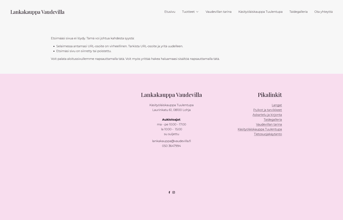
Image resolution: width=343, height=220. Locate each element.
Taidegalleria (298, 12)
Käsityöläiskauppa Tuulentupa (260, 12)
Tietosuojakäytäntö (268, 134)
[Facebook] (169, 192)
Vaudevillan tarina (219, 12)
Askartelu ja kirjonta (267, 115)
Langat (277, 105)
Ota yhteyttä (323, 12)
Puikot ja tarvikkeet (267, 110)
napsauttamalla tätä (109, 59)
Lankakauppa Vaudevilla (37, 11)
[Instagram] (173, 192)
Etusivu (169, 12)
